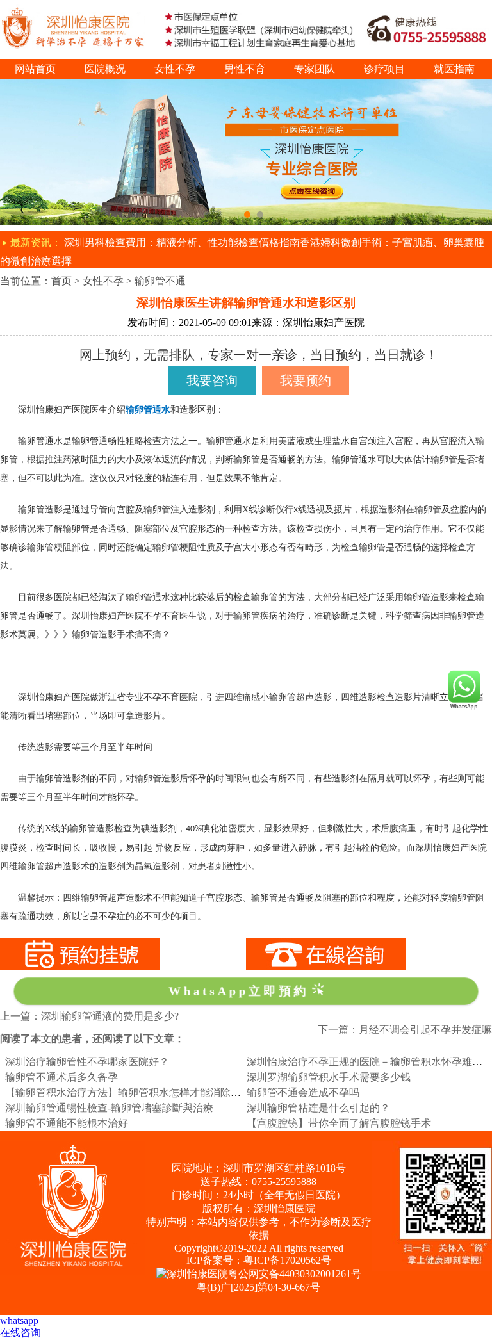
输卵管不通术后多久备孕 (61, 1077)
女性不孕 (174, 68)
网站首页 (35, 68)
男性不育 (244, 68)
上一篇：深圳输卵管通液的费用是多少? (89, 1016)
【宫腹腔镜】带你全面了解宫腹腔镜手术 (339, 1123)
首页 (61, 280)
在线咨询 (20, 1332)
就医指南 (454, 68)
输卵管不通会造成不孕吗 (303, 1092)
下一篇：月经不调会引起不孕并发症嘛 (405, 1029)
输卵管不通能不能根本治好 (66, 1123)
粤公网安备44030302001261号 (294, 1273)
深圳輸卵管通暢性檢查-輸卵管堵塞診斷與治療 (109, 1107)
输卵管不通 (160, 280)
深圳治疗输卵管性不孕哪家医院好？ (87, 1061)
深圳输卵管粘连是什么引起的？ (318, 1107)
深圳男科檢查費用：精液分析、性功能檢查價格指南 (182, 242)
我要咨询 (212, 380)
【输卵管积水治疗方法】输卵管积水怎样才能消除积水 (128, 1092)
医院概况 (105, 68)
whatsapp (19, 1320)
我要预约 (305, 380)
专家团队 (314, 68)
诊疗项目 (384, 68)
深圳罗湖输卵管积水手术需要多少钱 (329, 1077)
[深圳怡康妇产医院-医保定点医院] (246, 84)
